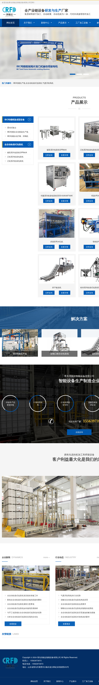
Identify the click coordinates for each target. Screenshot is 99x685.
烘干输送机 (56, 287)
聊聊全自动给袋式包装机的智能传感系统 (77, 604)
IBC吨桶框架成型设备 (15, 119)
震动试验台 (11, 127)
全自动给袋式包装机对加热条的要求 (75, 613)
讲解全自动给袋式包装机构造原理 (74, 596)
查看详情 (64, 155)
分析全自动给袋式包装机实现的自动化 (22, 613)
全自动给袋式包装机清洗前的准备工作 (22, 592)
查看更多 (13, 620)
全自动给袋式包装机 (14, 144)
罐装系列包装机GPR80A (17, 152)
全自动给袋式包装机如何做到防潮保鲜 (22, 604)
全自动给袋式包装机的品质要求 (73, 600)
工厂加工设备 (82, 22)
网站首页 (10, 22)
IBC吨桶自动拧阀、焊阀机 (17, 136)
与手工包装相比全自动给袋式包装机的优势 (24, 609)
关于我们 (28, 22)
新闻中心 (45, 22)
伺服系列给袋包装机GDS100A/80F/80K (57, 195)
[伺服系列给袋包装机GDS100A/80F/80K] (56, 177)
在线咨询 (79, 431)
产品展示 (62, 22)
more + (46, 553)
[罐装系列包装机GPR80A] (56, 132)
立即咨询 (48, 155)
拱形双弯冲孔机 (56, 241)
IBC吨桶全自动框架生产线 (17, 132)
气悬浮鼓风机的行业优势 (71, 592)
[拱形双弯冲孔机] (56, 223)
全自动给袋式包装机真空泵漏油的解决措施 (78, 609)
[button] (72, 74)
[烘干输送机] (56, 269)
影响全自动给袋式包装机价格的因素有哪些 (24, 596)
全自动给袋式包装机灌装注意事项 (20, 600)
